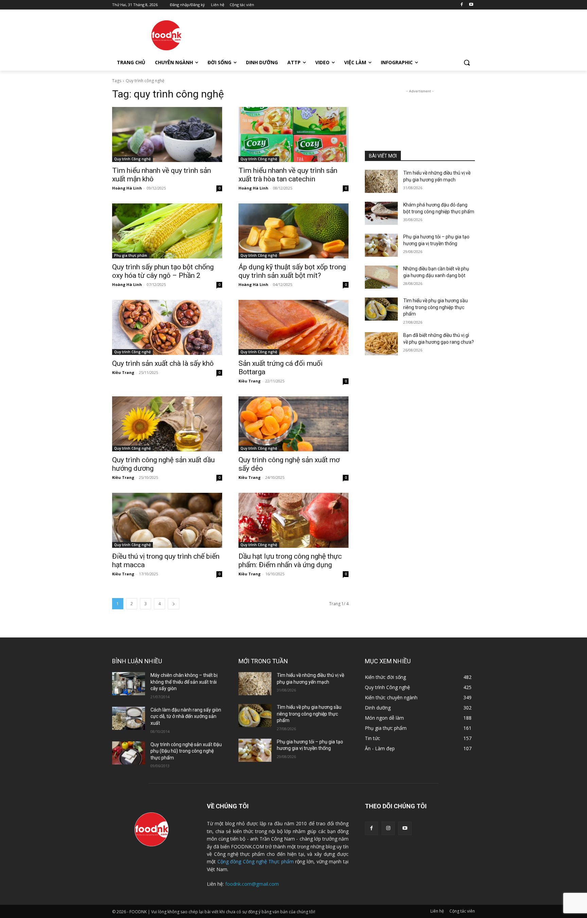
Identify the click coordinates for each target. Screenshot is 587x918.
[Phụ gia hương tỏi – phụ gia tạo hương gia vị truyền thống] (381, 245)
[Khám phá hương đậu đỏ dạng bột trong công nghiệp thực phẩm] (381, 213)
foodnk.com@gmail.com (252, 884)
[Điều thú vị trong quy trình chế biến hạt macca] (167, 520)
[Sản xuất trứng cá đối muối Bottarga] (293, 327)
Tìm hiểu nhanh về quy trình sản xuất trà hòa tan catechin (287, 174)
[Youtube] (471, 5)
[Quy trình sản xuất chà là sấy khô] (167, 327)
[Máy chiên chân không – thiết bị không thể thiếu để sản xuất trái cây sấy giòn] (128, 683)
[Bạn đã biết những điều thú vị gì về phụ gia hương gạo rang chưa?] (381, 343)
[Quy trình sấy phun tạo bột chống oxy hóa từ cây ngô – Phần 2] (167, 230)
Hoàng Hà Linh (127, 188)
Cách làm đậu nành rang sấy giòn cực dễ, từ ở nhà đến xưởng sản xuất (185, 716)
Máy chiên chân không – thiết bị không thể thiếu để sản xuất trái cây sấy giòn (183, 681)
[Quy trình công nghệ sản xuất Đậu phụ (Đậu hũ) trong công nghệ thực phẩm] (128, 752)
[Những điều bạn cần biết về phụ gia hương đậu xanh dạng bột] (381, 277)
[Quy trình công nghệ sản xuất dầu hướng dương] (167, 423)
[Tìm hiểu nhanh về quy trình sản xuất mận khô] (167, 134)
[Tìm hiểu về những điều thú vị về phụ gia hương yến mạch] (381, 181)
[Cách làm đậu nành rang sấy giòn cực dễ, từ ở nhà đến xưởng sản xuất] (128, 718)
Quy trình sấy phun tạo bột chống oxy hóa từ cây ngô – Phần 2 (163, 271)
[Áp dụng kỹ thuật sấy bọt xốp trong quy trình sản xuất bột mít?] (293, 230)
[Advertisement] (344, 34)
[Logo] (166, 35)
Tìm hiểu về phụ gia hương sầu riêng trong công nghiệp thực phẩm (435, 307)
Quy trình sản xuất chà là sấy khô (163, 363)
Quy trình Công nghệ (132, 159)
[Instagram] (388, 828)
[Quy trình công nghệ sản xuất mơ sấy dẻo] (293, 423)
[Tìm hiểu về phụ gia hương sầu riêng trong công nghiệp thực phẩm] (381, 309)
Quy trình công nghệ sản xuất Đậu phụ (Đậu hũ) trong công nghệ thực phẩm (186, 751)
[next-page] (173, 603)
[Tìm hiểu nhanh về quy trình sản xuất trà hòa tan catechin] (293, 134)
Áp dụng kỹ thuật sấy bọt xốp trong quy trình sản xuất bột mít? (292, 271)
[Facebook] (461, 5)
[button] (467, 62)
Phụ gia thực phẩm (130, 255)
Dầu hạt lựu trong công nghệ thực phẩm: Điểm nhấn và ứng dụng (290, 560)
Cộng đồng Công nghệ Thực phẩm (255, 861)
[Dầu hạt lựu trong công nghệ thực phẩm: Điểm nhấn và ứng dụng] (293, 520)
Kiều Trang (123, 372)
